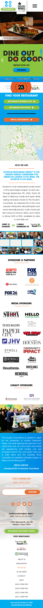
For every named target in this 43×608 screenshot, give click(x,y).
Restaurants (21, 563)
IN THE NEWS (21, 572)
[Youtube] (10, 5)
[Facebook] (10, 2)
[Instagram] (6, 2)
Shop (21, 580)
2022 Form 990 (21, 593)
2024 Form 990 (21, 584)
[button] (34, 6)
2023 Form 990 (21, 588)
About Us (21, 559)
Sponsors (21, 568)
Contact (21, 576)
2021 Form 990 (21, 597)
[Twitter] (6, 5)
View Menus (21, 70)
